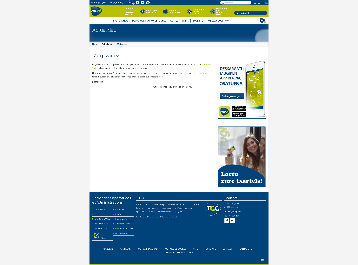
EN (266, 3)
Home (95, 44)
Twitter (95, 68)
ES (259, 3)
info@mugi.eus (101, 2)
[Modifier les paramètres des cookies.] (262, 260)
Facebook (207, 64)
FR (263, 3)
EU (255, 3)
